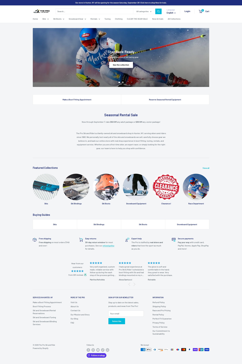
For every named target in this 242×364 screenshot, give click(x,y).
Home (35, 19)
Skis (44, 19)
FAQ (72, 322)
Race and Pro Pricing (162, 310)
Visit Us (74, 302)
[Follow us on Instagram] (93, 350)
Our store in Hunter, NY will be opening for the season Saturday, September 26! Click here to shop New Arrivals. (121, 3)
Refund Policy (159, 302)
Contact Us (75, 310)
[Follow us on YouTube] (98, 350)
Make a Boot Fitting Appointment (77, 99)
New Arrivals (157, 19)
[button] (130, 284)
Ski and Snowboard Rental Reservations (44, 311)
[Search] (158, 11)
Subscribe (116, 321)
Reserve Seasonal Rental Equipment (165, 99)
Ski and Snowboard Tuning (44, 317)
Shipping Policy (159, 306)
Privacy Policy (159, 322)
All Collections (174, 19)
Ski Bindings (99, 224)
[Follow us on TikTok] (102, 350)
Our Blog (74, 318)
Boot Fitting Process (42, 306)
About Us (75, 306)
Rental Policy (158, 314)
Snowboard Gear (76, 19)
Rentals (93, 19)
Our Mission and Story (80, 314)
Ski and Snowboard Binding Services (45, 322)
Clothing (119, 19)
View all (206, 168)
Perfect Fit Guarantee (162, 318)
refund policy (108, 245)
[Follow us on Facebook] (88, 350)
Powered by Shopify (40, 348)
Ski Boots (57, 19)
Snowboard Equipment (187, 224)
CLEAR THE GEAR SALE (137, 19)
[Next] (209, 187)
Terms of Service (160, 327)
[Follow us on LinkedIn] (107, 350)
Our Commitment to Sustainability (161, 332)
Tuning (107, 19)
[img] (77, 271)
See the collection (121, 65)
